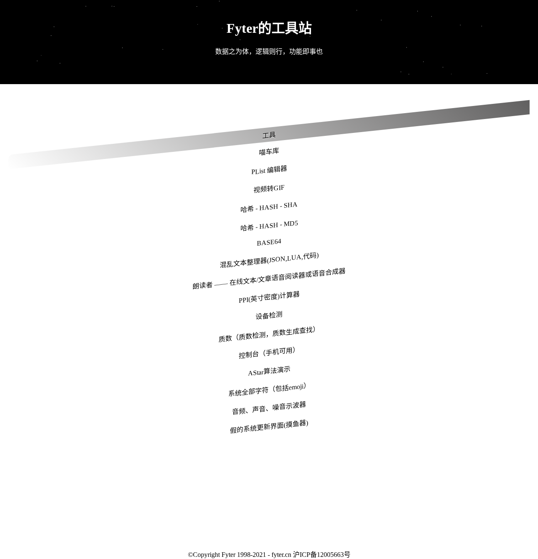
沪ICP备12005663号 (322, 554)
